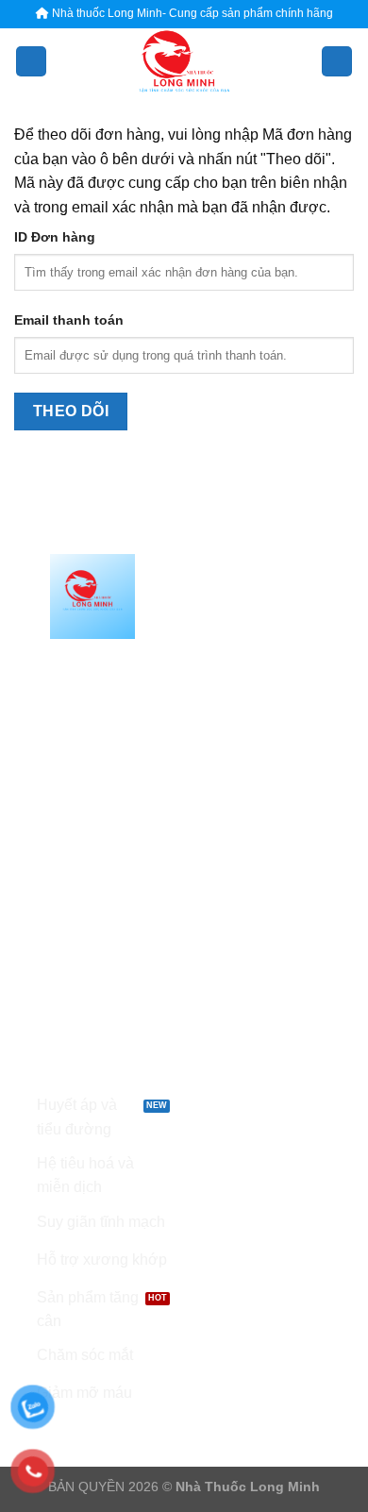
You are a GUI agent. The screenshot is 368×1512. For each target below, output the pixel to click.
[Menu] (31, 61)
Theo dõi (71, 411)
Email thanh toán (69, 320)
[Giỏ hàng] (337, 61)
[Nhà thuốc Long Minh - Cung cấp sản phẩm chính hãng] (184, 61)
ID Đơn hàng (54, 236)
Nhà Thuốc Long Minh (248, 1486)
